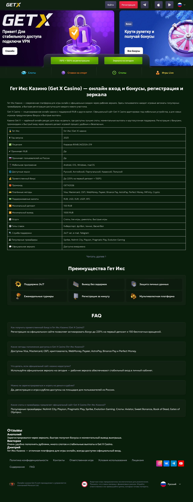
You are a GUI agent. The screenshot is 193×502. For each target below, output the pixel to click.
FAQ (32, 466)
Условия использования (112, 460)
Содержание (17, 466)
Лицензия (138, 460)
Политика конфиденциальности (29, 460)
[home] (13, 5)
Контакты (59, 460)
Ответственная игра (81, 460)
